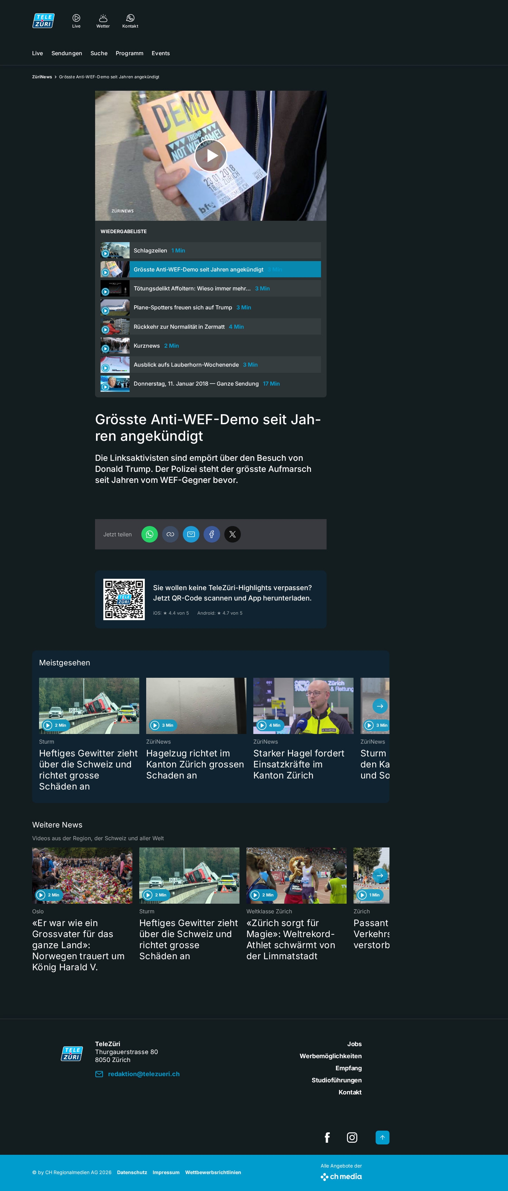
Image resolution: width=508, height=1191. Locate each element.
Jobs (354, 1044)
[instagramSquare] (352, 1137)
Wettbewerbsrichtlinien (213, 1172)
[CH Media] (341, 1175)
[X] (232, 534)
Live (37, 53)
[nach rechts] (380, 706)
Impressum (166, 1172)
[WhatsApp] (149, 534)
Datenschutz (132, 1172)
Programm (129, 53)
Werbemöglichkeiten (331, 1056)
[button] (170, 534)
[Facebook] (212, 534)
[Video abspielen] (211, 156)
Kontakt (350, 1092)
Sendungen (66, 53)
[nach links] (41, 706)
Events (161, 53)
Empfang (349, 1068)
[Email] (191, 534)
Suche (99, 53)
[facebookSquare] (327, 1137)
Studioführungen (337, 1080)
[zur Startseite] (43, 20)
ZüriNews (42, 76)
